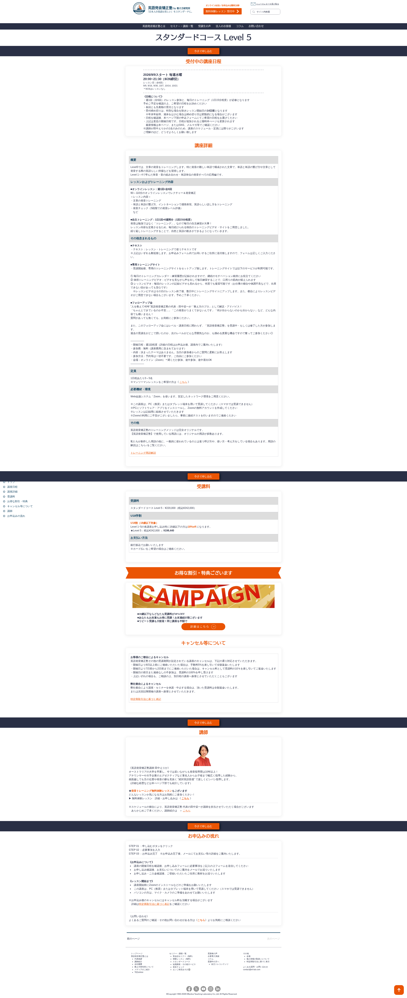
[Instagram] (210, 989)
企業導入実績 (213, 956)
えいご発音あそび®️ (181, 969)
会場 (248, 956)
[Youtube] (203, 989)
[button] (154, 26)
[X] (196, 989)
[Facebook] (189, 989)
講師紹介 (138, 962)
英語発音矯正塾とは (139, 956)
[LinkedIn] (218, 989)
